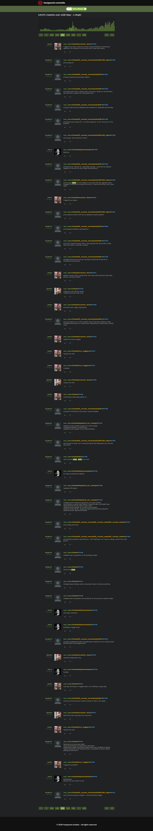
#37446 (80, 289)
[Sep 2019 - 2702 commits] (72, 24)
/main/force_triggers (81, 351)
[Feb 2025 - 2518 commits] (105, 24)
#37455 (95, 150)
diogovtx (48, 423)
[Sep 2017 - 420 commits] (60, 24)
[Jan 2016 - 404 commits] (50, 24)
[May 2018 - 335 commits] (64, 24)
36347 (74, 183)
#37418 (105, 698)
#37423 (94, 625)
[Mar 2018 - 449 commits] (63, 24)
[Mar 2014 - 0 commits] (39, 24)
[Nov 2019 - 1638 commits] (73, 24)
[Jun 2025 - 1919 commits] (107, 24)
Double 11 (48, 60)
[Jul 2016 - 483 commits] (53, 24)
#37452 (93, 198)
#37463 (93, 44)
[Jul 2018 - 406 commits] (65, 24)
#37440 (93, 380)
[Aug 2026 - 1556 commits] (114, 24)
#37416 (92, 727)
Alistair (49, 289)
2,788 (84, 35)
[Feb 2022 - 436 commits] (87, 24)
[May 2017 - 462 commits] (58, 24)
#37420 (94, 669)
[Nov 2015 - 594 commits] (49, 24)
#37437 (99, 423)
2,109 (51, 35)
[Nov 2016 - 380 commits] (55, 24)
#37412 (112, 793)
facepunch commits (54, 2)
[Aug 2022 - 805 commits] (90, 24)
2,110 (57, 35)
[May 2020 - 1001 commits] (76, 24)
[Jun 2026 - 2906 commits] (113, 24)
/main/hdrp (77, 457)
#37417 (93, 713)
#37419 (80, 684)
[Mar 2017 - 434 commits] (57, 24)
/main (75, 289)
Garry (50, 150)
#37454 (105, 164)
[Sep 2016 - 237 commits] (54, 24)
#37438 (105, 409)
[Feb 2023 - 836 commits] (93, 24)
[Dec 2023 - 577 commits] (98, 24)
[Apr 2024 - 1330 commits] (100, 24)
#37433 (99, 486)
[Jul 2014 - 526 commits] (41, 24)
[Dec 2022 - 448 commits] (92, 24)
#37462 (112, 60)
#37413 (94, 777)
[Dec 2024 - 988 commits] (104, 24)
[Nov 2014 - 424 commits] (43, 24)
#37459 (105, 105)
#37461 (105, 74)
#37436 (112, 441)
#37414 (80, 742)
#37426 (80, 596)
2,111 (62, 35)
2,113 (73, 35)
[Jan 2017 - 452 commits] (56, 24)
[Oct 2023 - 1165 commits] (97, 24)
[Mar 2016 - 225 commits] (51, 24)
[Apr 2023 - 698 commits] (94, 24)
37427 (79, 459)
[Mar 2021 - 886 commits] (81, 24)
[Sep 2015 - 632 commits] (48, 24)
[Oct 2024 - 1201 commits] (103, 24)
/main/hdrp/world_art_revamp (85, 423)
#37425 (94, 610)
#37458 (105, 119)
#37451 (112, 212)
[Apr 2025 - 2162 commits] (106, 24)
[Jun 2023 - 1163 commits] (95, 24)
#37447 (93, 273)
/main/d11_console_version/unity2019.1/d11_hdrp (91, 60)
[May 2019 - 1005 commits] (70, 24)
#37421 (93, 655)
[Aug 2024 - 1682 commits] (102, 24)
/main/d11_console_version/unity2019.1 (87, 74)
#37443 (93, 337)
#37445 (93, 305)
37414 (74, 459)
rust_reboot (68, 44)
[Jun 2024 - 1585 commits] (101, 24)
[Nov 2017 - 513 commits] (61, 24)
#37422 (105, 639)
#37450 (105, 226)
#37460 (105, 89)
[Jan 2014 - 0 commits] (38, 24)
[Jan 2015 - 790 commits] (44, 24)
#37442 (92, 351)
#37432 (99, 500)
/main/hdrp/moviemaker (82, 150)
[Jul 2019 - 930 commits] (71, 24)
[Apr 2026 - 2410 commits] (112, 24)
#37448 (105, 257)
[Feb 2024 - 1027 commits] (99, 24)
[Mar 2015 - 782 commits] (45, 24)
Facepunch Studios (71, 825)
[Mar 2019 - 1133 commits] (69, 24)
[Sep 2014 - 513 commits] (42, 24)
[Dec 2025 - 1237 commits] (110, 24)
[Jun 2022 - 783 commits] (89, 24)
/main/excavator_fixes (81, 44)
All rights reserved (89, 825)
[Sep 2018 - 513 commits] (66, 24)
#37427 (80, 581)
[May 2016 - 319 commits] (52, 24)
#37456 (112, 135)
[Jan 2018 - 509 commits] (62, 24)
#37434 (95, 471)
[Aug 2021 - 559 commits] (84, 24)
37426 (73, 569)
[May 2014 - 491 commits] (40, 24)
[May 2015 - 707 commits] (46, 24)
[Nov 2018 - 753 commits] (67, 24)
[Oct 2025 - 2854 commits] (109, 24)
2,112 (68, 35)
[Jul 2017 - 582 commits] (59, 24)
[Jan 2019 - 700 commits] (68, 24)
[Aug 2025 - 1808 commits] (108, 24)
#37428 (80, 567)
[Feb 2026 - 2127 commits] (111, 24)
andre (49, 44)
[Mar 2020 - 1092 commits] (75, 24)
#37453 (112, 180)
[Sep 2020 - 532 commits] (78, 24)
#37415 (92, 762)
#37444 (105, 319)
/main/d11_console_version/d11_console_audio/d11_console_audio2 (98, 522)
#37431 (127, 522)
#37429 (80, 553)
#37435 (84, 457)
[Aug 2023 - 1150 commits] (96, 24)
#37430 (127, 537)
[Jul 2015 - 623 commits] (47, 24)
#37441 (92, 365)
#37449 (105, 241)
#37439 (80, 394)
